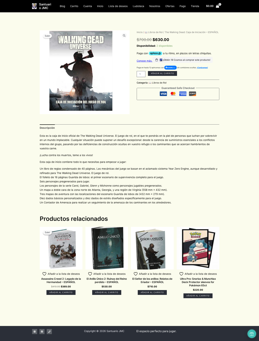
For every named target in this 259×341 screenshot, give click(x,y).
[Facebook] (42, 331)
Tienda (195, 6)
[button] (124, 35)
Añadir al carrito (162, 73)
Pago (183, 6)
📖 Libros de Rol (154, 32)
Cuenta (87, 6)
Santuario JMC (45, 6)
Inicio (100, 6)
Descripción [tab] (47, 127)
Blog (62, 6)
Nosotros (154, 6)
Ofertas (169, 6)
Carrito (74, 6)
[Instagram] (34, 331)
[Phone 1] (49, 331)
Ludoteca (138, 6)
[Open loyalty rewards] (252, 334)
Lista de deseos (118, 6)
